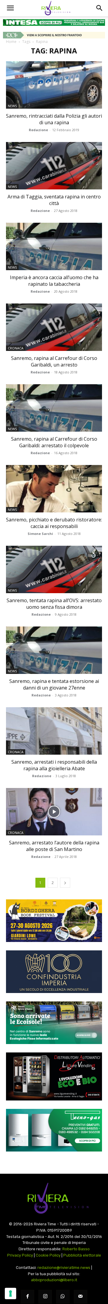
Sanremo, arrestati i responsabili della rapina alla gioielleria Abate (54, 765)
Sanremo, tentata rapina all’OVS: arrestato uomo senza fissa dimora (54, 603)
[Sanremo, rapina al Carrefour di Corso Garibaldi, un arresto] (54, 327)
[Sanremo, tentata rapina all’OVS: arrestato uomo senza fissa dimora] (54, 569)
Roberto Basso (76, 1249)
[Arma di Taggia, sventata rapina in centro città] (54, 165)
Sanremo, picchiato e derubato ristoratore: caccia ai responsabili (54, 523)
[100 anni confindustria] (54, 971)
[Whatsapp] (63, 1296)
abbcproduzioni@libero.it (54, 1280)
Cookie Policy (48, 1255)
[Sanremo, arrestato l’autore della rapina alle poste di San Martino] (54, 811)
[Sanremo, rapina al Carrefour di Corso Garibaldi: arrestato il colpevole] (54, 408)
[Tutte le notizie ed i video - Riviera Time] (54, 1198)
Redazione (38, 130)
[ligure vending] (54, 1076)
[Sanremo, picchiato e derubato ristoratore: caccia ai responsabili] (54, 488)
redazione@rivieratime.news (64, 1267)
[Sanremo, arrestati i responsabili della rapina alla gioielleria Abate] (54, 731)
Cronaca (15, 348)
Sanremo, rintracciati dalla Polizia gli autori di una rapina (54, 119)
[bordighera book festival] (54, 920)
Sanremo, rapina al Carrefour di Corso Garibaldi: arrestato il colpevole (54, 442)
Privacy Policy (20, 1255)
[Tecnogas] (54, 1130)
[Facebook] (27, 1296)
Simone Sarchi (40, 533)
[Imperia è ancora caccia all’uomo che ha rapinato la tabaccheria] (54, 246)
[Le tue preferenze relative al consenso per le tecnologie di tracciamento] (10, 1293)
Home (11, 41)
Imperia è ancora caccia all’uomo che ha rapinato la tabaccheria (54, 280)
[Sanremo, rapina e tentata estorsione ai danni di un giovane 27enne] (54, 650)
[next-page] (65, 883)
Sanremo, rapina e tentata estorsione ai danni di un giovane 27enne (54, 684)
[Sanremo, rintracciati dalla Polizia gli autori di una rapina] (54, 85)
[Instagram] (45, 1296)
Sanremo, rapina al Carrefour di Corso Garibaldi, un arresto (54, 361)
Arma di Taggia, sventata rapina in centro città (54, 200)
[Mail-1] (80, 1296)
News (12, 106)
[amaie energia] (54, 1022)
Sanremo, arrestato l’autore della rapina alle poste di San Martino (54, 846)
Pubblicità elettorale (82, 1255)
